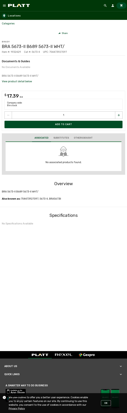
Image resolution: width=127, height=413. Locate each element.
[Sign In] (112, 5)
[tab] (41, 138)
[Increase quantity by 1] (118, 115)
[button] (63, 33)
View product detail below (17, 81)
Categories (8, 23)
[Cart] (121, 5)
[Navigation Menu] (4, 5)
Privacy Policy (17, 408)
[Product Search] (105, 5)
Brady (6, 42)
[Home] (19, 5)
